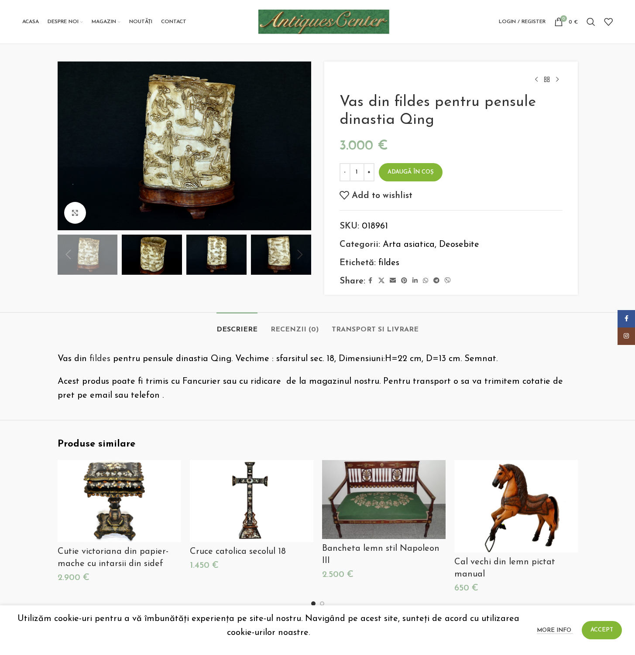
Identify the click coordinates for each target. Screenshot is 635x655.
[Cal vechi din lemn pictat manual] (516, 506)
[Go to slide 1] (313, 603)
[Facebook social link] (370, 281)
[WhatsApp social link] (425, 281)
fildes (388, 263)
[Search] (591, 22)
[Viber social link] (447, 281)
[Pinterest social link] (404, 281)
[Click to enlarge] (75, 213)
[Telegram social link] (436, 281)
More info (555, 630)
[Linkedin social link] (415, 281)
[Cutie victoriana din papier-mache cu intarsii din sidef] (119, 501)
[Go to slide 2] (322, 603)
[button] (68, 255)
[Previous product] (536, 80)
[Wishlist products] (608, 22)
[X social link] (381, 281)
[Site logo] (323, 21)
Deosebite (459, 244)
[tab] (236, 325)
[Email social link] (392, 281)
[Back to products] (547, 80)
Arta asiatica (409, 244)
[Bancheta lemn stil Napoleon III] (384, 499)
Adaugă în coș (411, 172)
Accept (601, 630)
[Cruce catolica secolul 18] (251, 501)
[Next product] (557, 80)
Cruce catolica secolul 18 (238, 551)
